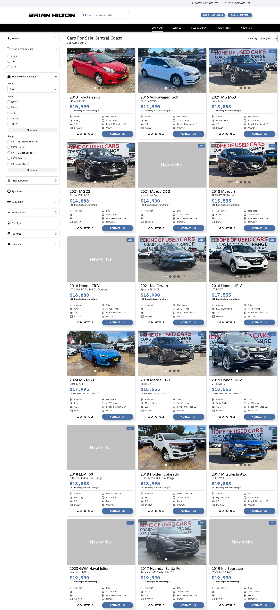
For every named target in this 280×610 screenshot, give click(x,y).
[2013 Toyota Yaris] (101, 70)
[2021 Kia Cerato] (172, 259)
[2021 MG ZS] (101, 165)
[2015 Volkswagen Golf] (172, 70)
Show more (32, 130)
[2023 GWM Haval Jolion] (101, 542)
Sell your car (199, 27)
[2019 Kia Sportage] (243, 542)
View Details (85, 133)
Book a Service (239, 15)
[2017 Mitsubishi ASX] (243, 447)
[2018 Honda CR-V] (101, 259)
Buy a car (157, 27)
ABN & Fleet (224, 27)
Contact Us (117, 133)
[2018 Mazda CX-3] (172, 353)
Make (10, 83)
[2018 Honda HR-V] (243, 259)
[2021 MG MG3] (243, 70)
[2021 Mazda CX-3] (172, 165)
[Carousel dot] (95, 88)
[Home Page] (52, 15)
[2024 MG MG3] (101, 353)
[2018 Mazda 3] (243, 165)
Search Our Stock (213, 15)
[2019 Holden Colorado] (172, 447)
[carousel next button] (132, 70)
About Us (246, 27)
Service (177, 27)
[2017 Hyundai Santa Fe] (172, 542)
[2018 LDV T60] (101, 447)
